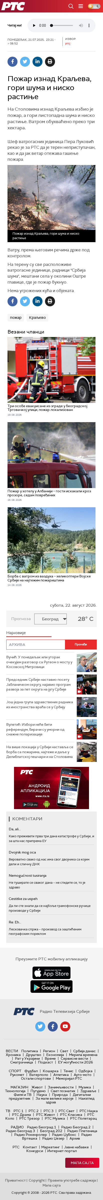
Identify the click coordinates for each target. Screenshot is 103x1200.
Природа (60, 1094)
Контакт (30, 1147)
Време (50, 1058)
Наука (41, 1094)
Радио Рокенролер (30, 1134)
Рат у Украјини (27, 1058)
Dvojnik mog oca (22, 852)
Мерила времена (83, 1054)
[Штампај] (50, 62)
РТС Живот (45, 1114)
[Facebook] (13, 62)
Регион (49, 1051)
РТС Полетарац (83, 1118)
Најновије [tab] (16, 632)
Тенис (69, 1071)
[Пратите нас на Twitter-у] (40, 1026)
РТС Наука (89, 1111)
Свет (64, 1051)
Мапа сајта (82, 1163)
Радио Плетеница (82, 1131)
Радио (17, 1127)
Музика (84, 1087)
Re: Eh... (15, 922)
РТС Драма (21, 1114)
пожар (16, 317)
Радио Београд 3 (20, 1131)
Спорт (15, 1071)
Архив (75, 1138)
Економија (55, 1054)
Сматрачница (21, 1062)
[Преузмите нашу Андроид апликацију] (51, 986)
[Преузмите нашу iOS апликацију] (51, 973)
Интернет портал (62, 1151)
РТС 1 (19, 1111)
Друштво (33, 1054)
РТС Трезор (29, 1118)
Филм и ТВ (23, 1094)
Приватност (15, 1180)
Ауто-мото (83, 1074)
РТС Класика (71, 1114)
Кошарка (50, 1071)
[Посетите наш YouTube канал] (65, 1026)
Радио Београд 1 (41, 1127)
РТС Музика (55, 1118)
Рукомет (17, 1074)
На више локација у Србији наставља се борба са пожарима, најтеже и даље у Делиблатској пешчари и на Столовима (39, 752)
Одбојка (85, 1071)
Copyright (37, 1180)
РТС (16, 1147)
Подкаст (45, 1062)
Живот (37, 1087)
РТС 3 (49, 1111)
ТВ (8, 1111)
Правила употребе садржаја (72, 1180)
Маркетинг (50, 1147)
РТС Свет (66, 1111)
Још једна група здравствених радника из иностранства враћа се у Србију (39, 704)
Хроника (13, 1054)
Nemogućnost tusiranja (27, 875)
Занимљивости (61, 1087)
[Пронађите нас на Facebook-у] (53, 1026)
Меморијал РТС (69, 1078)
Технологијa (15, 1091)
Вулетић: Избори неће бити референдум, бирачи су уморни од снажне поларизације (35, 729)
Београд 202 (51, 1131)
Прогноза (21, 618)
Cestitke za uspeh (23, 898)
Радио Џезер (53, 1138)
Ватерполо (38, 1074)
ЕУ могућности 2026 (75, 1062)
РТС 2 (33, 1111)
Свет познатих (63, 1091)
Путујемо (38, 1091)
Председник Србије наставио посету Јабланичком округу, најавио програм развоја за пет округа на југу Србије (38, 684)
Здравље (88, 1091)
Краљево (37, 317)
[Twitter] (25, 62)
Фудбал (31, 1071)
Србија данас (84, 1051)
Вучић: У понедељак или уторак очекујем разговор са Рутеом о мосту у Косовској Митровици (39, 662)
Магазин (19, 1087)
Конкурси (34, 1151)
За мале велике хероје (55, 1098)
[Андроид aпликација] (51, 788)
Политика (29, 1051)
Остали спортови (36, 1078)
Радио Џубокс (64, 1134)
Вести (12, 1051)
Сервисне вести (74, 1058)
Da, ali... (15, 829)
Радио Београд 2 (75, 1127)
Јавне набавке (76, 1147)
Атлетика (61, 1074)
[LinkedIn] (37, 62)
